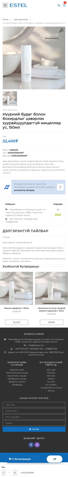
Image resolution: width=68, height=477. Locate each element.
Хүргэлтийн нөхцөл (17, 376)
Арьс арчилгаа (21, 19)
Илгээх (35, 429)
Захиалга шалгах (17, 381)
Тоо (3, 467)
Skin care (51, 370)
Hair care (51, 376)
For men (51, 381)
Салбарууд (17, 384)
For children (51, 384)
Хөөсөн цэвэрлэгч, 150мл (16, 308)
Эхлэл (6, 19)
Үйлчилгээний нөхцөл (17, 373)
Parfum (51, 379)
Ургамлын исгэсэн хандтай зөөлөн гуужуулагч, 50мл (51, 309)
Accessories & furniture (51, 387)
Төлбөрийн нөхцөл (17, 379)
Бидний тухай (17, 370)
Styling (51, 390)
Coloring (51, 373)
